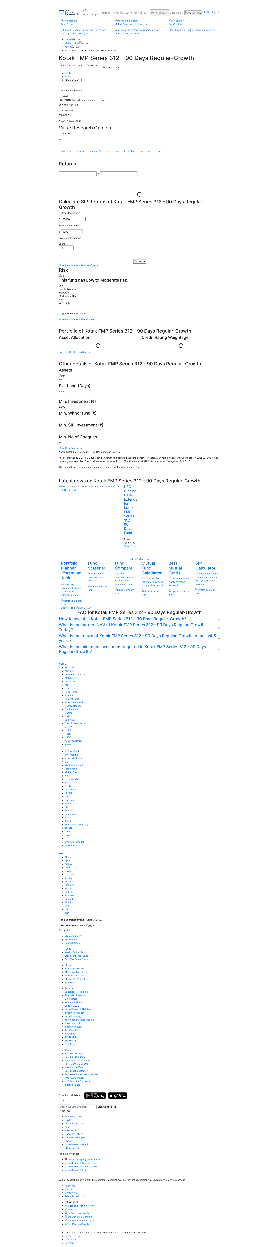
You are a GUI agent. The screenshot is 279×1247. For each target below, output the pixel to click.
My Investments (73, 935)
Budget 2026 (72, 1005)
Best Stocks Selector (76, 1070)
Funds (115, 12)
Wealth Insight (90, 14)
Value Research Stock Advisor (81, 1166)
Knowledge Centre (75, 1116)
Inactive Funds (72, 1084)
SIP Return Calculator (76, 1063)
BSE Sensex (71, 982)
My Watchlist (72, 939)
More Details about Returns (74, 265)
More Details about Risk (72, 319)
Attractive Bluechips (76, 972)
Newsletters (71, 1130)
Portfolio (105, 12)
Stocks (135, 12)
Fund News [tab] (145, 151)
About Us (70, 1185)
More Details (66, 448)
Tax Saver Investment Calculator (82, 1074)
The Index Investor (75, 995)
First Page (70, 1044)
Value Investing (73, 1016)
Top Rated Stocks (74, 968)
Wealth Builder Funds (76, 952)
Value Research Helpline (78, 1009)
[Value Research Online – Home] (69, 12)
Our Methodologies (75, 1137)
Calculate (139, 261)
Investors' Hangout (75, 1012)
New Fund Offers (74, 1067)
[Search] (193, 12)
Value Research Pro (75, 1170)
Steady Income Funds (76, 955)
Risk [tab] (117, 151)
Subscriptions (72, 942)
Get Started (71, 998)
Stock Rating (72, 1147)
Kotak (68, 46)
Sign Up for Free (107, 1106)
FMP (67, 76)
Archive (69, 988)
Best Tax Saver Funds (76, 959)
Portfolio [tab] (129, 151)
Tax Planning (72, 1030)
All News (135, 558)
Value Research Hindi (76, 1144)
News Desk (130, 546)
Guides (68, 1120)
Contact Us (71, 1192)
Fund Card (67, 65)
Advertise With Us (75, 1196)
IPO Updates (71, 1037)
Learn (68, 1140)
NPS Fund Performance (77, 1081)
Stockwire (70, 1040)
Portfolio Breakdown (70, 352)
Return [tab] (80, 151)
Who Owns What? (74, 1077)
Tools (68, 1049)
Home (68, 39)
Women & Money (74, 1002)
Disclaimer (70, 1239)
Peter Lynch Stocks (75, 975)
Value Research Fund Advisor (80, 1163)
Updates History (74, 1133)
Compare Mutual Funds (77, 1060)
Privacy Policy (72, 1235)
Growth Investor (73, 1023)
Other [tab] (159, 151)
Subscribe (175, 12)
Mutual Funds (72, 42)
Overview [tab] (66, 151)
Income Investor (73, 1026)
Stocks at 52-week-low (77, 979)
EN (205, 12)
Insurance (70, 1033)
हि (208, 12)
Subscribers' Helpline (76, 991)
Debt (67, 73)
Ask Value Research (75, 1123)
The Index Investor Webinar (80, 1019)
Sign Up (215, 12)
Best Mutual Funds (75, 1056)
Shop (67, 1126)
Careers (69, 1189)
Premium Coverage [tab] (99, 151)
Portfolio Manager (75, 1053)
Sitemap (69, 1242)
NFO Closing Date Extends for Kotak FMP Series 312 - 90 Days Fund (130, 510)
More (154, 12)
